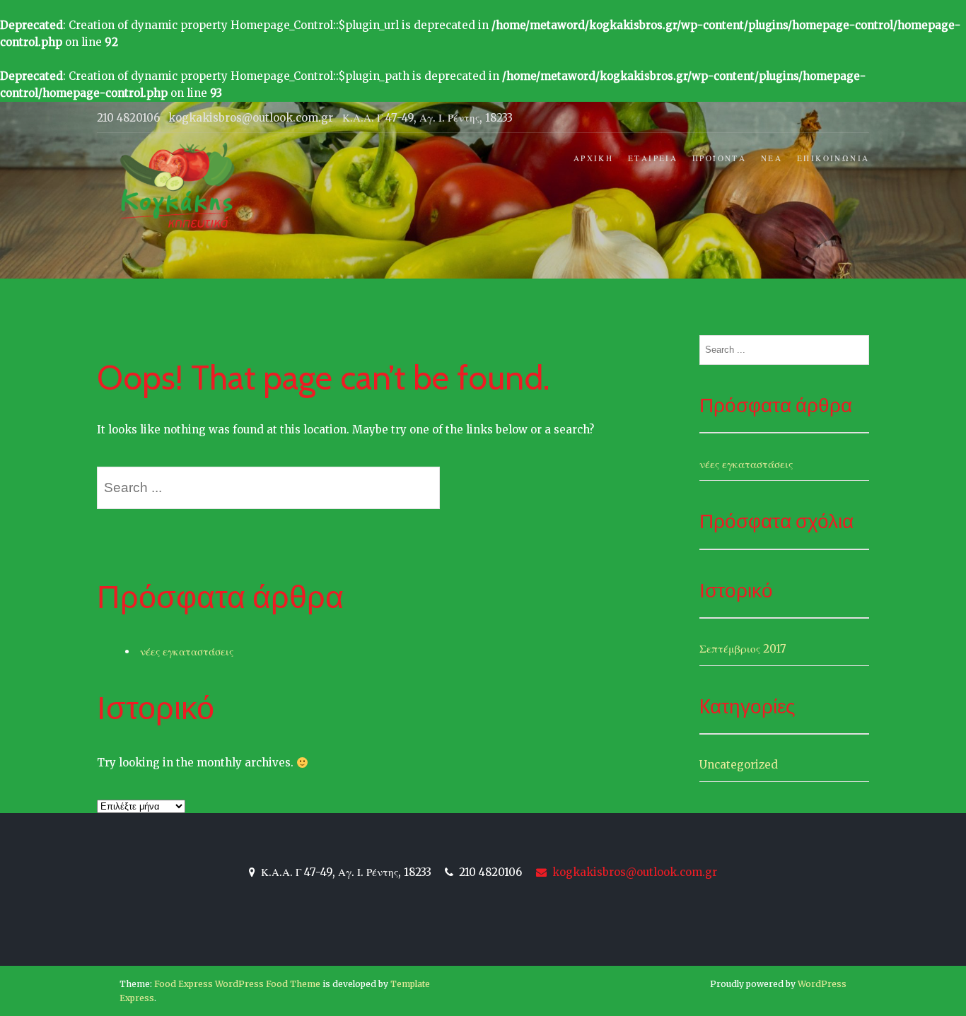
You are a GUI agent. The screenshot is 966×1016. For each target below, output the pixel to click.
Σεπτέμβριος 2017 (742, 648)
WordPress (822, 984)
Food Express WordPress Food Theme (237, 984)
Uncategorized (738, 764)
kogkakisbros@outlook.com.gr (633, 872)
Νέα (771, 158)
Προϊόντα (719, 158)
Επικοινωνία (833, 158)
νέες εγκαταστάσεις (186, 651)
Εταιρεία (652, 158)
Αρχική (593, 158)
